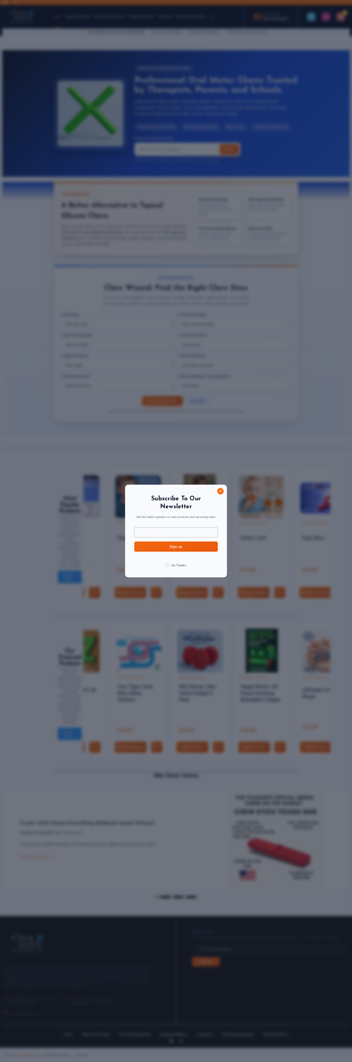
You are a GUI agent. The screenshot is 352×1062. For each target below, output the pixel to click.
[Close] (220, 491)
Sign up (176, 546)
